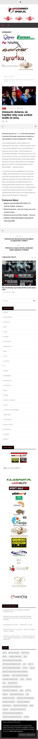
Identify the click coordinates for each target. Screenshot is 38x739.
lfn (27, 694)
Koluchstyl (7, 380)
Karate (5, 371)
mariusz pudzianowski (25, 698)
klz (4, 683)
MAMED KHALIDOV (8, 698)
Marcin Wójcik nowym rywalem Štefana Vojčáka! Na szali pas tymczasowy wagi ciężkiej (17, 618)
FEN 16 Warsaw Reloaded (11, 667)
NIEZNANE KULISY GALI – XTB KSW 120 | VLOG (17, 624)
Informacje (7, 346)
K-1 (4, 366)
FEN (24, 664)
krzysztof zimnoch (10, 690)
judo (22, 679)
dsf (25, 656)
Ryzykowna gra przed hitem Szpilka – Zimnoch (19, 215)
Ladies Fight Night (16, 694)
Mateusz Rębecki (23, 701)
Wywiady (6, 434)
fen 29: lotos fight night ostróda (15, 671)
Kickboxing (7, 375)
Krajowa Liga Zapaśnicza (12, 686)
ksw (21, 690)
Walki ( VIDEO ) (8, 424)
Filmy (5, 332)
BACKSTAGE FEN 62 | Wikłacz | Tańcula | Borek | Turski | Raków (19, 630)
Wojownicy (7, 429)
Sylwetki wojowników (11, 410)
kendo (29, 679)
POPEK (26, 717)
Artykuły (6, 322)
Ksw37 (5, 694)
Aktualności (7, 317)
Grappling (7, 341)
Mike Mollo (7, 705)
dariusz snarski (15, 656)
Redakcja (20, 108)
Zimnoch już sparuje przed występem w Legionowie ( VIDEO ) (19, 239)
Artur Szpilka (14, 652)
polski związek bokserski (12, 717)
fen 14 (30, 664)
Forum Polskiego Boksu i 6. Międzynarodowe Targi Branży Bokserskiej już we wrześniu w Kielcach (19, 637)
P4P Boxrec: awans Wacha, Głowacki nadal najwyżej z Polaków (19, 248)
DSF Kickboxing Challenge (12, 660)
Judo (5, 356)
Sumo (5, 405)
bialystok (25, 652)
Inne (4, 351)
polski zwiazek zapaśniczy (12, 713)
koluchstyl (12, 683)
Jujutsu (6, 361)
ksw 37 (28, 690)
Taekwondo (7, 414)
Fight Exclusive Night (20, 675)
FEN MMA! (6, 675)
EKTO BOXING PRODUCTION (11, 664)
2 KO (4, 652)
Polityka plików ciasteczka (16, 731)
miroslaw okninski (20, 705)
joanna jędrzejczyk (10, 679)
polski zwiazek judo (18, 709)
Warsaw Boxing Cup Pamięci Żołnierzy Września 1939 (16, 610)
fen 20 (25, 667)
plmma (5, 709)
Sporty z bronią (9, 400)
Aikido (5, 312)
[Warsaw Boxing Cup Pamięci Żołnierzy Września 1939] (19, 273)
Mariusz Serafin (9, 701)
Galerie (6, 336)
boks (4, 656)
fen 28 (32, 667)
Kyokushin (7, 385)
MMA (4, 390)
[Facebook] (20, 2)
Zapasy (6, 439)
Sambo (5, 395)
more (35, 126)
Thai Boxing (7, 419)
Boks (4, 108)
